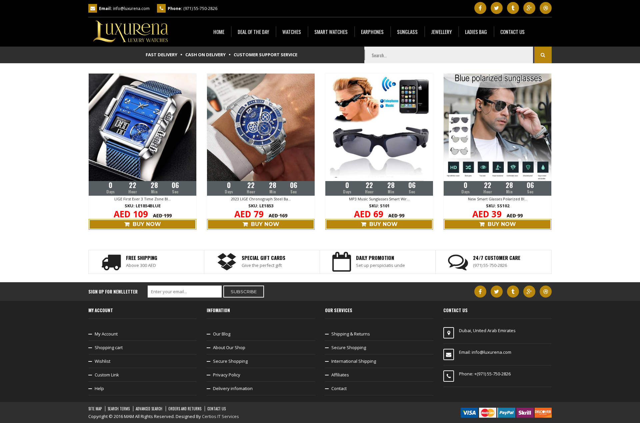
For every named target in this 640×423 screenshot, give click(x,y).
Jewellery (441, 31)
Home (218, 31)
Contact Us (512, 31)
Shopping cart (109, 347)
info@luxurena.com (131, 8)
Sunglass (407, 31)
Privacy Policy (226, 375)
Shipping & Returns (350, 334)
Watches (291, 31)
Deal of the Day (253, 31)
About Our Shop (229, 347)
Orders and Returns (184, 408)
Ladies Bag (476, 31)
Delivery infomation (233, 388)
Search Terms (119, 408)
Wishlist (102, 361)
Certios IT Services (220, 416)
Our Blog (221, 334)
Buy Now (147, 224)
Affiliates (340, 375)
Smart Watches (331, 31)
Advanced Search (149, 408)
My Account (106, 334)
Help (99, 388)
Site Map (95, 408)
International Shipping (353, 361)
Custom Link (107, 375)
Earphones (372, 31)
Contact (339, 388)
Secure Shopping (230, 361)
